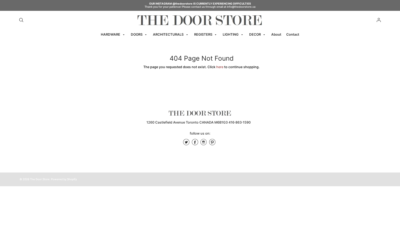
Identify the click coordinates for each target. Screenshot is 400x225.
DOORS (137, 34)
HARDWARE (111, 34)
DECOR (255, 34)
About (276, 34)
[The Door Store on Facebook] (195, 143)
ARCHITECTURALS (168, 34)
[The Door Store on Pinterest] (212, 143)
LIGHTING (231, 34)
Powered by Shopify (64, 179)
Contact (292, 34)
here (219, 67)
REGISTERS (203, 34)
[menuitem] (113, 34)
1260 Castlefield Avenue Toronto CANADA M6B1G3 (187, 122)
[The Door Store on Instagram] (203, 143)
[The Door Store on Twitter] (186, 143)
